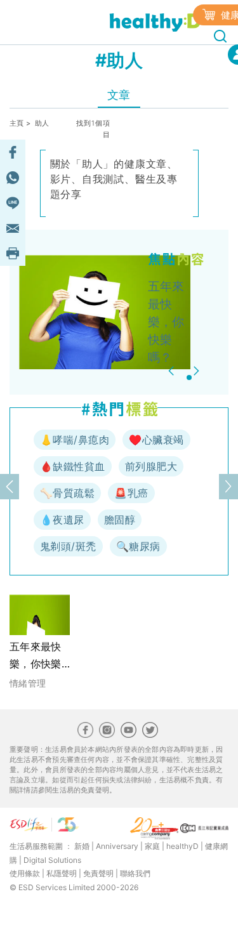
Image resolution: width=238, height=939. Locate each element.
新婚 (81, 846)
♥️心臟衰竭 (156, 439)
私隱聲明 (61, 873)
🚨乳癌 (131, 493)
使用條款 (25, 873)
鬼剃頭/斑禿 (68, 546)
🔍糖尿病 (138, 546)
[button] (173, 371)
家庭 (152, 846)
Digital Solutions (52, 860)
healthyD (182, 846)
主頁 (17, 123)
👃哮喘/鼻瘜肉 (74, 439)
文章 (119, 95)
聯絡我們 (135, 873)
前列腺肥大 (151, 466)
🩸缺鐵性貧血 (72, 466)
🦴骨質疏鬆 (67, 493)
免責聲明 (98, 873)
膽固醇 (119, 519)
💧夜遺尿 (62, 519)
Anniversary (117, 846)
